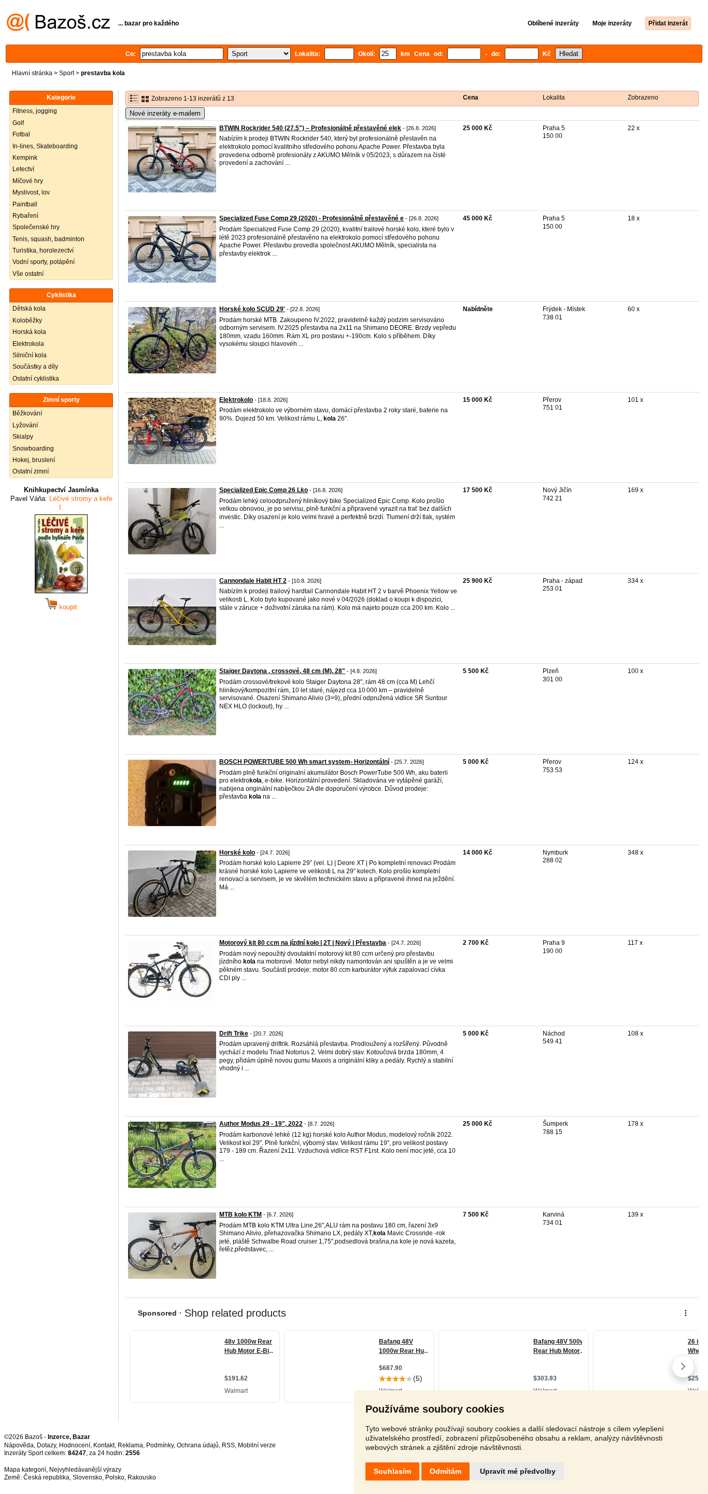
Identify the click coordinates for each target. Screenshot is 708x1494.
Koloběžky (27, 320)
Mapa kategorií (25, 1469)
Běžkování (27, 413)
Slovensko (87, 1477)
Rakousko (142, 1477)
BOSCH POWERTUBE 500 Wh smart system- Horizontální (304, 761)
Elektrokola (28, 343)
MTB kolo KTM (240, 1214)
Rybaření (25, 215)
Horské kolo (237, 852)
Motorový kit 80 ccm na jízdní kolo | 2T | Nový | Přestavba (302, 942)
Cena (470, 97)
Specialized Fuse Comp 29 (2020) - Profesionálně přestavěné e (311, 218)
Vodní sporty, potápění (43, 262)
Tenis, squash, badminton (48, 239)
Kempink (24, 157)
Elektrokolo (236, 399)
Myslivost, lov (31, 192)
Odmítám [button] (445, 1471)
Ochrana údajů (198, 1445)
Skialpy (22, 436)
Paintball (24, 204)
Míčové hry (27, 181)
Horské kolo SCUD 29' (252, 309)
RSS (228, 1445)
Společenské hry (36, 227)
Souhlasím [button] (392, 1471)
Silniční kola (29, 355)
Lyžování (25, 425)
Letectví (23, 169)
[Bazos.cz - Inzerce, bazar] (58, 29)
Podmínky (160, 1445)
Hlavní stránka (32, 73)
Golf (18, 123)
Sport (66, 73)
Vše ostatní (28, 273)
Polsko (114, 1477)
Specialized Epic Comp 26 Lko (263, 490)
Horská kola (29, 332)
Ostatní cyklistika (35, 378)
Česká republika (46, 1477)
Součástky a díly (35, 366)
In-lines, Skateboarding (45, 146)
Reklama (130, 1445)
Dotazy (46, 1445)
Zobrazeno (643, 97)
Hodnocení (74, 1445)
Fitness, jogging (34, 111)
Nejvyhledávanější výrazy (85, 1469)
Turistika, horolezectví (43, 250)
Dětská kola (29, 308)
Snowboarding (33, 448)
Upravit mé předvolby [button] (518, 1471)
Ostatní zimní (30, 471)
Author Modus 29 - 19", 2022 (261, 1123)
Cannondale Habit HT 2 (253, 580)
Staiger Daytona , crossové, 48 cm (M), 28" (282, 671)
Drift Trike (233, 1033)
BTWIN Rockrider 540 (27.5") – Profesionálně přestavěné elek (310, 128)
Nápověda (19, 1445)
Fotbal (21, 134)
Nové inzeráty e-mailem (165, 113)
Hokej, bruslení (33, 460)
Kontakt (104, 1445)
